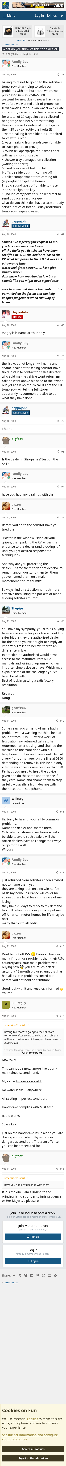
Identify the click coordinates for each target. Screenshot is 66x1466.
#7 (62, 486)
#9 (62, 621)
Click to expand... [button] (33, 1052)
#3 (62, 325)
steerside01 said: (14, 1025)
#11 (62, 811)
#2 (62, 234)
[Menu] (9, 15)
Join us (35, 1237)
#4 (62, 355)
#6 (62, 451)
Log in (35, 1261)
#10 (62, 720)
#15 (62, 1168)
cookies (32, 1419)
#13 (62, 946)
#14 (62, 1015)
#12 (62, 872)
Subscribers (22, 40)
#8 (62, 517)
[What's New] (61, 15)
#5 (62, 420)
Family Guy (11, 54)
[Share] (58, 74)
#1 (62, 74)
